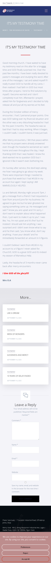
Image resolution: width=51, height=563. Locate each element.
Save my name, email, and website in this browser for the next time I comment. (25, 488)
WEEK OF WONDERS (15, 334)
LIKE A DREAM (13, 313)
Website (15, 472)
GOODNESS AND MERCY (17, 355)
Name (15, 444)
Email (14, 458)
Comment (16, 420)
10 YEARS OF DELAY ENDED (19, 376)
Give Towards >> (9, 3)
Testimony (11, 309)
